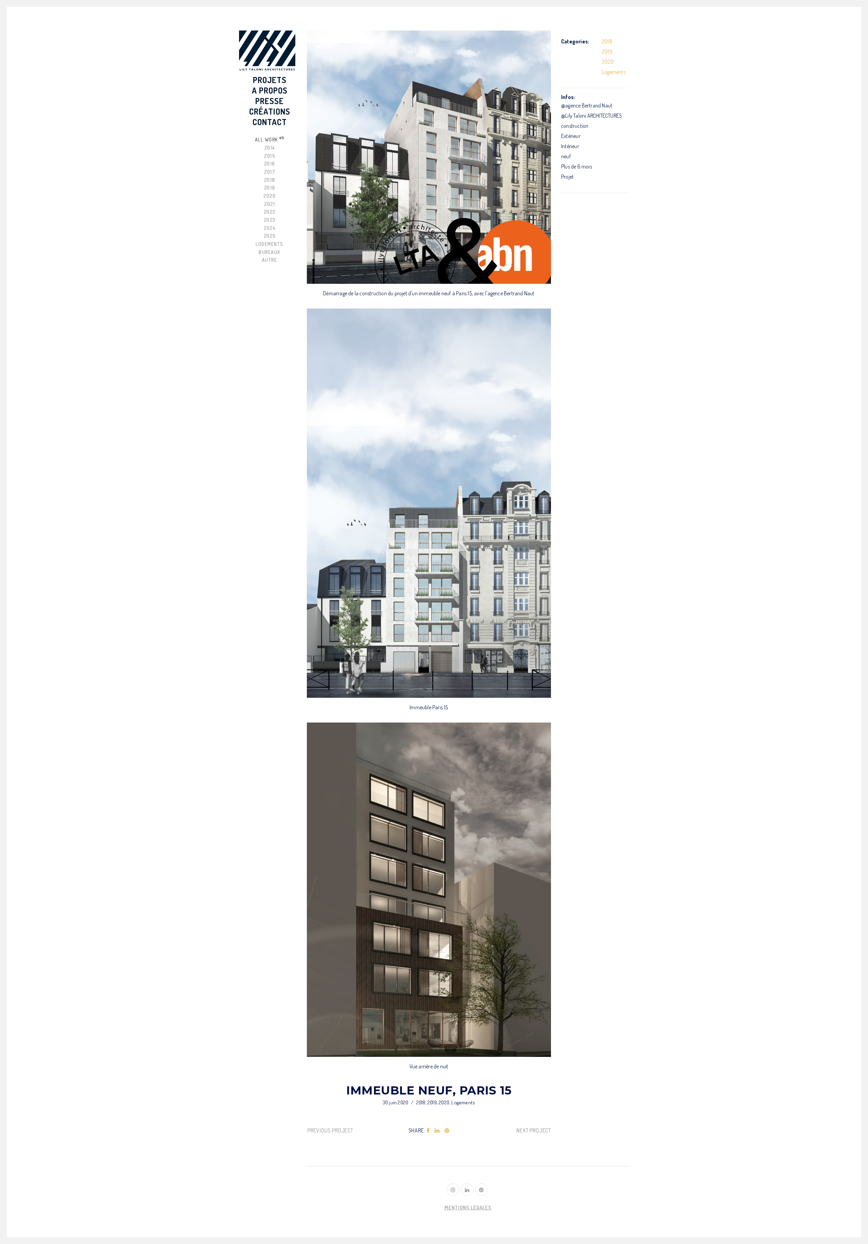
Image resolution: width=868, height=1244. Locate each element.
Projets (270, 80)
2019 (432, 1102)
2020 (444, 1102)
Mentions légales (468, 1207)
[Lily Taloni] (267, 51)
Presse (269, 101)
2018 (421, 1102)
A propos (270, 90)
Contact (270, 122)
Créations (269, 111)
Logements (463, 1102)
